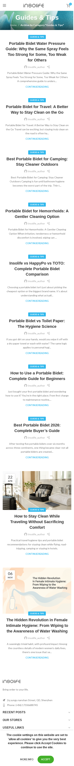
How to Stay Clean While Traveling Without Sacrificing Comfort (37, 522)
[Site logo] (37, 5)
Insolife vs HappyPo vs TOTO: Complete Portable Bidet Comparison (37, 269)
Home (13, 25)
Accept (45, 759)
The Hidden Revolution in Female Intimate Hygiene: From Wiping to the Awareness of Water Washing (37, 625)
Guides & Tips (37, 37)
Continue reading (37, 86)
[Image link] (12, 681)
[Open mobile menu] (4, 5)
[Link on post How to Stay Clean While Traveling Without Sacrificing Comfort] (37, 490)
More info (27, 759)
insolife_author (36, 66)
